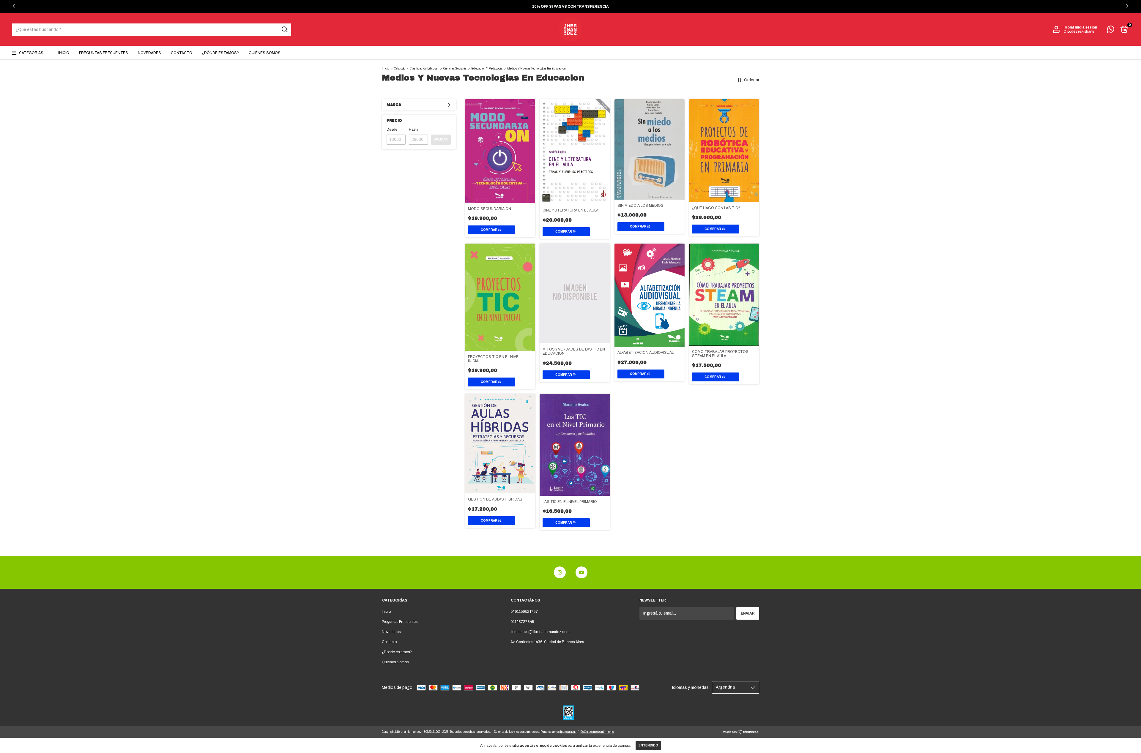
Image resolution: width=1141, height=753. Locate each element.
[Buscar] (284, 29)
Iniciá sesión (1086, 27)
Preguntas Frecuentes (103, 53)
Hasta (413, 129)
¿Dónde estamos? (220, 53)
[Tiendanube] (740, 732)
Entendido (648, 745)
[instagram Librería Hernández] (560, 572)
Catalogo (399, 68)
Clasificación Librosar (424, 68)
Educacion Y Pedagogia (486, 68)
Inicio (63, 53)
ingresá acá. (568, 731)
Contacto (181, 53)
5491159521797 (524, 612)
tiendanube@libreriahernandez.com (540, 632)
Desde (392, 129)
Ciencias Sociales (455, 68)
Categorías (31, 53)
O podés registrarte (1078, 31)
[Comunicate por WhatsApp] (1110, 31)
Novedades (149, 53)
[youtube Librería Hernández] (581, 572)
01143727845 (522, 622)
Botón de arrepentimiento (597, 731)
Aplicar (441, 139)
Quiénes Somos (264, 53)
